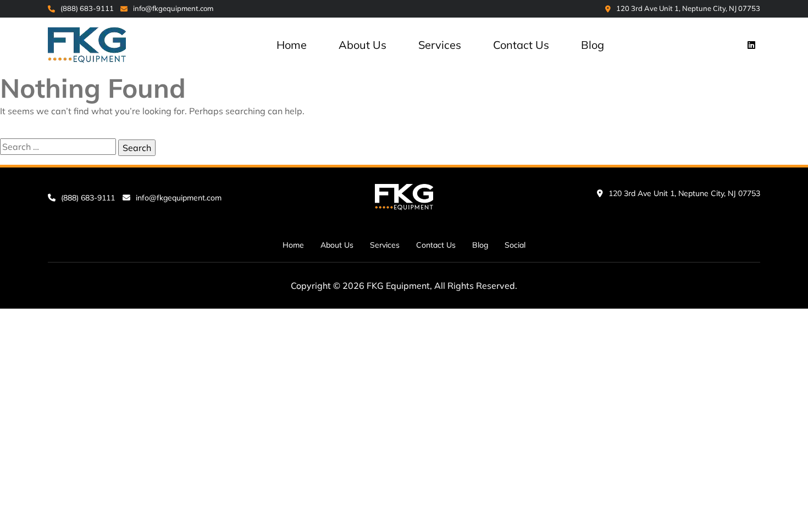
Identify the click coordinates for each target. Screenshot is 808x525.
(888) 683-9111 (87, 8)
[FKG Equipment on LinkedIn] (751, 45)
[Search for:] (58, 146)
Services (439, 45)
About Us (362, 45)
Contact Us (521, 45)
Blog (592, 45)
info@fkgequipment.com (173, 8)
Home (291, 45)
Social (515, 245)
